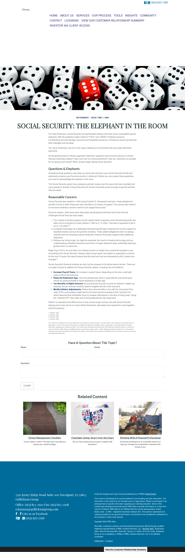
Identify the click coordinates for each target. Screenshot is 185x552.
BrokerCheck (151, 494)
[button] (67, 15)
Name (23, 347)
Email (97, 347)
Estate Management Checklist (45, 437)
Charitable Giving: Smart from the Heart (92, 437)
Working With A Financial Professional (140, 437)
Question (25, 363)
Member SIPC (148, 528)
